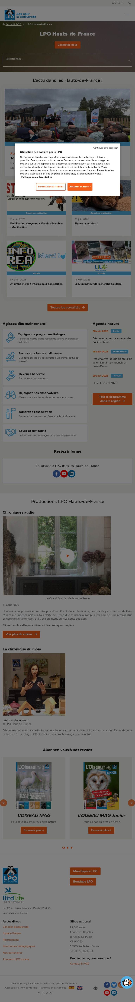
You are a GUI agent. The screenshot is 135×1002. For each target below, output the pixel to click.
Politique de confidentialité (36, 177)
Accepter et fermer (80, 187)
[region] (67, 169)
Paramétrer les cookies (51, 187)
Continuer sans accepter (105, 148)
